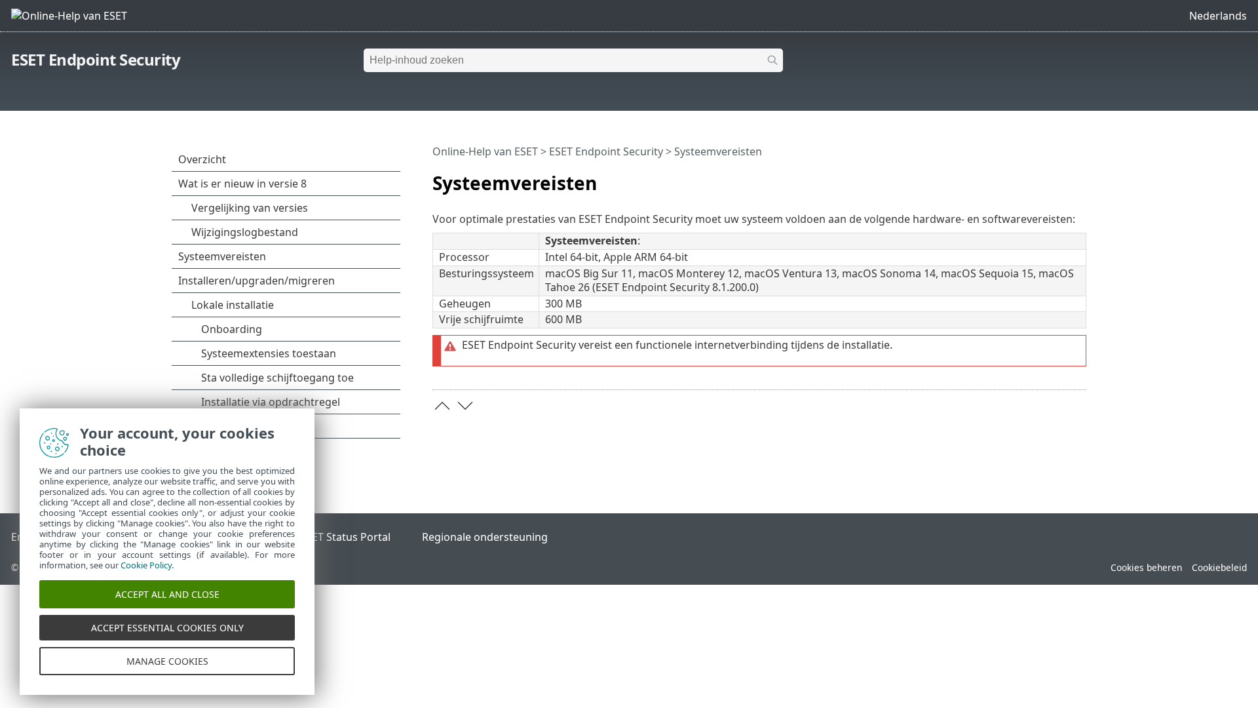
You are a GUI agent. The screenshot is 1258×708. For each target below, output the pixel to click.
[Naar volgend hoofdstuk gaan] (465, 406)
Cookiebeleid (1219, 567)
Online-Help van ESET (485, 151)
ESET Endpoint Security (95, 59)
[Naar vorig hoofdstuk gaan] (442, 406)
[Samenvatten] (1079, 177)
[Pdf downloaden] (1059, 177)
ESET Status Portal (345, 537)
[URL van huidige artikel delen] (1040, 177)
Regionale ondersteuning (485, 537)
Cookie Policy (146, 565)
